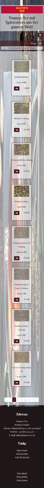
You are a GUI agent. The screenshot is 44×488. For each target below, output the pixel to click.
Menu (33, 43)
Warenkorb (22, 473)
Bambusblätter (21, 77)
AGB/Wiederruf (22, 457)
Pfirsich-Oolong (21, 118)
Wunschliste (22, 476)
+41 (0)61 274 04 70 (26, 431)
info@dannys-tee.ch (25, 435)
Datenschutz (22, 454)
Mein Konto (22, 480)
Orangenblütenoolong (22, 160)
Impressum (22, 450)
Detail (26, 88)
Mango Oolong (21, 201)
